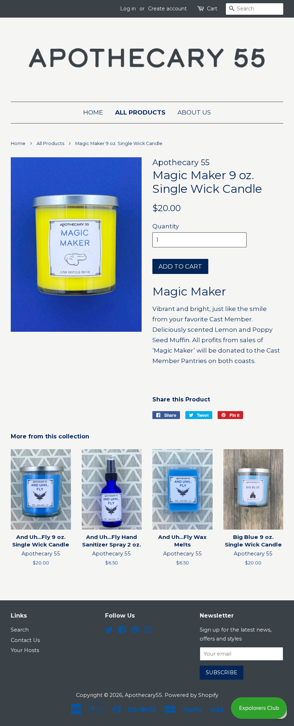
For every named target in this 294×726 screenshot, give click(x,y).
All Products (140, 112)
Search (20, 630)
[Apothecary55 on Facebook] (122, 631)
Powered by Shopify (191, 695)
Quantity (165, 226)
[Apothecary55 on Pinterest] (135, 631)
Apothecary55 (143, 695)
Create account (167, 8)
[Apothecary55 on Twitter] (109, 631)
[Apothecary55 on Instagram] (148, 631)
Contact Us (25, 640)
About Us (194, 112)
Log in (128, 8)
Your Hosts (25, 650)
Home (93, 112)
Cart (212, 8)
